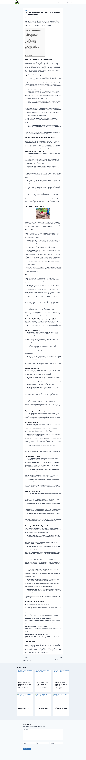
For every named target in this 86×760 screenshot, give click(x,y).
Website (52, 743)
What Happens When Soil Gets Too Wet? (33, 30)
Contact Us (71, 2)
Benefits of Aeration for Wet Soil (33, 34)
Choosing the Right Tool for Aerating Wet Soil (34, 39)
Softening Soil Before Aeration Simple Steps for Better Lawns (61, 684)
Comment (26, 729)
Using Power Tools (31, 37)
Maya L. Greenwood (29, 17)
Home (59, 2)
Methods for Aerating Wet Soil (31, 35)
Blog (67, 2)
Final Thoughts (29, 55)
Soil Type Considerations (32, 40)
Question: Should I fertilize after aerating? (35, 53)
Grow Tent (63, 2)
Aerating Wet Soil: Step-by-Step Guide (33, 47)
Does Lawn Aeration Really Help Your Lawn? (54, 658)
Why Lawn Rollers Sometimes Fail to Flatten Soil (61, 708)
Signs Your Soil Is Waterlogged (33, 31)
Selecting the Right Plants (32, 46)
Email (38, 743)
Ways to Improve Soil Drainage (31, 42)
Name (25, 743)
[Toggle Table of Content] (43, 29)
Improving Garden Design (32, 45)
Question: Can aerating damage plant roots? (35, 54)
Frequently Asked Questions (31, 48)
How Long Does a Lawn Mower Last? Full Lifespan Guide (24, 684)
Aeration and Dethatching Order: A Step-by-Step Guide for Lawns (32, 659)
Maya (20, 687)
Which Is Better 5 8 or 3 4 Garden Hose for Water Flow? (24, 708)
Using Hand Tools (30, 36)
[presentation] (25, 675)
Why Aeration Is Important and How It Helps (34, 33)
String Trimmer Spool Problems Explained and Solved (42, 708)
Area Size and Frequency (32, 41)
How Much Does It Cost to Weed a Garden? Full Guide (43, 684)
